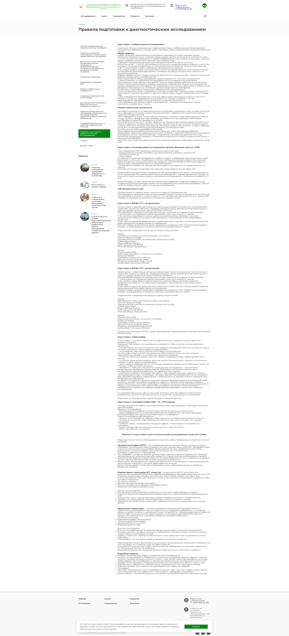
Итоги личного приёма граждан (99, 186)
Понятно (196, 627)
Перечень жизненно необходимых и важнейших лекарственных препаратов (93, 54)
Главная (82, 599)
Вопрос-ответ (86, 146)
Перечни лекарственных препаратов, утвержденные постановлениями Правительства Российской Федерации (93, 114)
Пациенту (135, 16)
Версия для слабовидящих (182, 6)
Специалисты (119, 16)
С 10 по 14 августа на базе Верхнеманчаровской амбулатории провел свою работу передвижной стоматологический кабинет (101, 224)
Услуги (104, 16)
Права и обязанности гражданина (90, 90)
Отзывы (83, 140)
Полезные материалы (90, 77)
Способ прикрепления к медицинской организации (93, 47)
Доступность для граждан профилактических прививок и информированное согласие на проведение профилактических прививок (92, 66)
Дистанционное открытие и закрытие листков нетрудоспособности (93, 104)
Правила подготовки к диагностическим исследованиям (90, 133)
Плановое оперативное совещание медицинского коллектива (98, 172)
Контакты (149, 16)
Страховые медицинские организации (92, 97)
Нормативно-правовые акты (91, 83)
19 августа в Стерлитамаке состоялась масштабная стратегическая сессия (99, 202)
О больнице (84, 603)
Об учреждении (88, 16)
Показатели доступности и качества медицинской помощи (92, 125)
